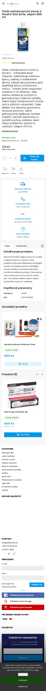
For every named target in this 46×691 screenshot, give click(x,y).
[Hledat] (37, 3)
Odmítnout (23, 686)
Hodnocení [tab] (21, 246)
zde (37, 670)
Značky (5, 490)
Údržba (24, 293)
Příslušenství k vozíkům (12, 480)
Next (42, 374)
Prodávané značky (10, 487)
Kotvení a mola (8, 459)
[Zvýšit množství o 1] (15, 158)
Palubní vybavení (9, 463)
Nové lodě (6, 476)
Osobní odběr (8, 549)
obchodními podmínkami (28, 642)
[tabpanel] (23, 340)
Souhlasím (23, 680)
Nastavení (23, 674)
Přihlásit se (23, 658)
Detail (25, 364)
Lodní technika (8, 456)
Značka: (8, 58)
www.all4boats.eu (14, 553)
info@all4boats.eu (10, 543)
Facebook (9, 553)
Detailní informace (10, 131)
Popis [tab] (7, 246)
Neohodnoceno (18, 63)
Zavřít (40, 177)
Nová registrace (8, 584)
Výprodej (6, 483)
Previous (38, 374)
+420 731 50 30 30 (9, 546)
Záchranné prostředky (11, 470)
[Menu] (3, 3)
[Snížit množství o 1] (4, 158)
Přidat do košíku (34, 158)
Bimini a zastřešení (10, 466)
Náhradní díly (8, 453)
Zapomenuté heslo (9, 587)
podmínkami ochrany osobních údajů (24, 644)
